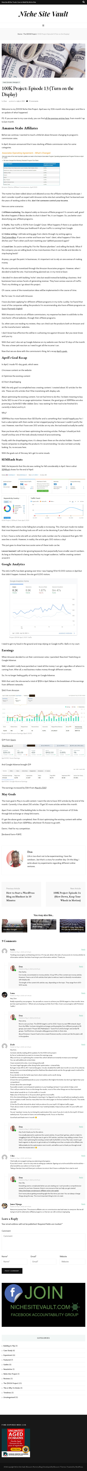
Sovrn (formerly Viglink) (12, 308)
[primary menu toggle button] (43, 25)
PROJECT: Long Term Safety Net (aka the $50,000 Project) (72, 928)
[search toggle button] (84, 2)
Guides (6, 1364)
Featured (6, 1360)
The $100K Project (11, 82)
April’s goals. (62, 351)
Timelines (7, 1393)
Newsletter (7, 1369)
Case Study (7, 1350)
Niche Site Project (10, 1374)
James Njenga (16, 1204)
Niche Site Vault (43, 13)
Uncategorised (9, 1397)
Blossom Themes (59, 1467)
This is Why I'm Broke (11, 1388)
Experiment (7, 1355)
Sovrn (13, 740)
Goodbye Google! (10, 929)
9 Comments (33, 101)
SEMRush (6, 469)
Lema (12, 993)
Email (33, 1256)
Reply (83, 949)
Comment (6, 1231)
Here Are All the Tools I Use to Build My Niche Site (19, 2)
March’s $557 (40, 788)
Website (63, 1256)
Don (5, 101)
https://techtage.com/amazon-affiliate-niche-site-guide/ (39, 1191)
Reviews (6, 1378)
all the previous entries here (57, 118)
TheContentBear (9, 237)
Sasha (12, 949)
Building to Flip (9, 1346)
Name (5, 1256)
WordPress (79, 1467)
